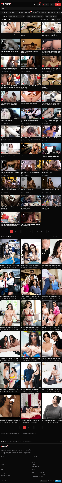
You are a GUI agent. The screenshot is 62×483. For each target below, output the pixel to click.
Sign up (58, 4)
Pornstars (2, 461)
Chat (33, 461)
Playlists (33, 462)
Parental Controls (4, 474)
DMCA (33, 474)
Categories (5, 16)
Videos (2, 459)
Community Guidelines (5, 475)
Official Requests (35, 476)
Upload (33, 464)
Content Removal (4, 472)
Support (41, 476)
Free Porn (2, 1)
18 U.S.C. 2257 (42, 474)
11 (48, 231)
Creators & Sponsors (36, 466)
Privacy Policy (42, 472)
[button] (60, 16)
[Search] (59, 8)
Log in (52, 4)
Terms (33, 472)
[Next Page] (54, 231)
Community (34, 459)
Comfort (53, 19)
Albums (2, 464)
